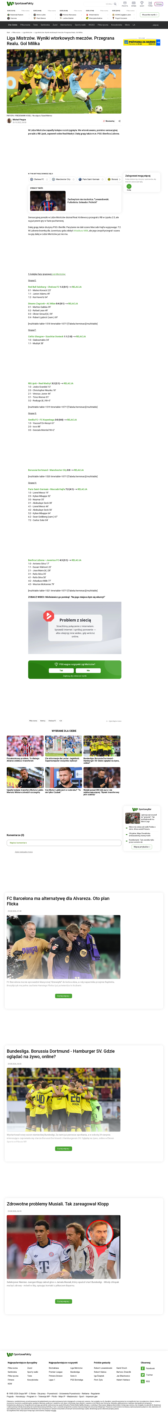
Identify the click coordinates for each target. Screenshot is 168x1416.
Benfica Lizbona (36, 560)
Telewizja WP (44, 1396)
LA (134, 25)
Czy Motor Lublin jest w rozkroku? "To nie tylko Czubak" (63, 791)
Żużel (55, 25)
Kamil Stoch (121, 1368)
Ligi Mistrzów (58, 274)
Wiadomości (72, 1396)
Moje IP (62, 1396)
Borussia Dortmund (38, 470)
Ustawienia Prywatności (69, 1393)
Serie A (73, 1376)
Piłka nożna (25, 25)
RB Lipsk (32, 383)
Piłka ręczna (103, 25)
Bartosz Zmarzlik (123, 1372)
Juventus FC (52, 560)
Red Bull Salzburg (37, 287)
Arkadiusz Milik (80, 230)
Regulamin (95, 1393)
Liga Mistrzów (28, 32)
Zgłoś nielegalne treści (24, 852)
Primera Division (55, 1376)
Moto (127, 25)
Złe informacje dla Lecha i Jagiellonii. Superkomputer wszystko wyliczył (62, 759)
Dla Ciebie (12, 25)
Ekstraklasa (54, 1368)
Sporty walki (80, 25)
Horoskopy (20, 1396)
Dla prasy (42, 1393)
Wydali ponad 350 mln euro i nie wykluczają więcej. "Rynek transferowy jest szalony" (101, 792)
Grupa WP (23, 1393)
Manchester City (58, 470)
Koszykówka (116, 25)
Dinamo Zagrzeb (36, 303)
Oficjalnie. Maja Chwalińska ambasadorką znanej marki (139, 834)
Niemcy (42, 721)
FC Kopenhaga (47, 419)
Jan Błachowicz (123, 1376)
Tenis (35, 25)
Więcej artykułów (141, 847)
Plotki (54, 1396)
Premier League (55, 1372)
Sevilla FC (33, 419)
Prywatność (52, 1393)
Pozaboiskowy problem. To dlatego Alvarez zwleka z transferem (23, 759)
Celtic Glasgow (36, 336)
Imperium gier (92, 1396)
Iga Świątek (99, 1376)
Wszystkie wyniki (149, 15)
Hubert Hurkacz (123, 1380)
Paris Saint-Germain (38, 489)
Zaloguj (159, 4)
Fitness (11, 1380)
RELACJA (77, 287)
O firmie (32, 1393)
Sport (81, 1396)
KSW (10, 1384)
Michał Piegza (19, 119)
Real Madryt (45, 383)
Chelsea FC (53, 287)
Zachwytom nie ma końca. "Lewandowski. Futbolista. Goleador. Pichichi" (88, 201)
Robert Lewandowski (103, 1368)
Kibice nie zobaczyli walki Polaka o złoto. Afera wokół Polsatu (142, 828)
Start (8, 32)
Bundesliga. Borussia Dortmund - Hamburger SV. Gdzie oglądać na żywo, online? (101, 760)
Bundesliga (75, 1372)
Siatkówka (45, 25)
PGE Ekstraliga (76, 1380)
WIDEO (92, 25)
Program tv (32, 1396)
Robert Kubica (100, 1372)
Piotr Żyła (98, 1380)
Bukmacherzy (66, 25)
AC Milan (51, 303)
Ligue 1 (52, 1380)
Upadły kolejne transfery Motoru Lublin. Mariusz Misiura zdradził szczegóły (25, 791)
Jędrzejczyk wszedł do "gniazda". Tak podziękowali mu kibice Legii (149, 818)
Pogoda (10, 1396)
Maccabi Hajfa (57, 489)
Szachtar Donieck (54, 336)
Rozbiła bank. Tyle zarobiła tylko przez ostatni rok (141, 841)
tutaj (54, 1410)
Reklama (85, 1393)
